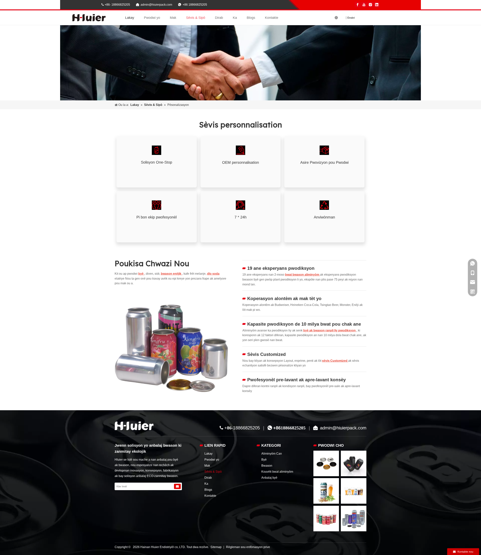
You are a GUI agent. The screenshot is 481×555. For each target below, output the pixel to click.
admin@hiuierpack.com (157, 4)
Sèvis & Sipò (195, 18)
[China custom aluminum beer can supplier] (134, 426)
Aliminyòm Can (271, 453)
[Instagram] (370, 5)
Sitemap (216, 547)
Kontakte (271, 18)
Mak (173, 18)
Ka (235, 18)
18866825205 (246, 427)
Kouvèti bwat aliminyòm (277, 471)
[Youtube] (364, 5)
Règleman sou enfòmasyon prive (248, 547)
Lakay (129, 18)
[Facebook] (357, 5)
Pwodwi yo (152, 18)
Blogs (251, 18)
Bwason (266, 465)
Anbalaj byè (269, 477)
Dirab (219, 18)
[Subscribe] (177, 486)
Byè (264, 459)
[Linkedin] (377, 5)
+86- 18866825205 (116, 4)
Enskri (351, 17)
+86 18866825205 (195, 4)
